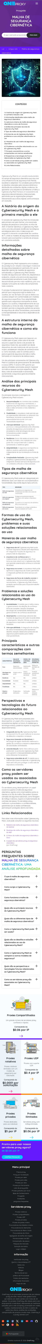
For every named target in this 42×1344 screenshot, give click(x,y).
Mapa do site (21, 1283)
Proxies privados (10, 1115)
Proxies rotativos (10, 1060)
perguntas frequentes (21, 1201)
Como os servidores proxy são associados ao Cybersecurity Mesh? (18, 982)
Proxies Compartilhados (21, 1015)
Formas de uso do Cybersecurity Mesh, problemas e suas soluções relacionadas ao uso (19, 136)
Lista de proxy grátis (21, 1188)
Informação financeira (21, 1281)
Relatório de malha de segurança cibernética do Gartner (22, 826)
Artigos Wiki (13, 49)
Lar (3, 49)
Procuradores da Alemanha (21, 1228)
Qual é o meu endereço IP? (21, 1262)
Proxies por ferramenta (21, 1185)
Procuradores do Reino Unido (21, 1230)
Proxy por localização (21, 1175)
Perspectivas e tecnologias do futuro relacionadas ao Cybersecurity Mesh (18, 157)
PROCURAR (33, 35)
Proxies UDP (31, 1058)
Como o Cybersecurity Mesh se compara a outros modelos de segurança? (18, 956)
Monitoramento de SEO (21, 1238)
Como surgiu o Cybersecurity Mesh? (17, 888)
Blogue (21, 1270)
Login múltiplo (21, 1249)
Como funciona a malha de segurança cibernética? (16, 898)
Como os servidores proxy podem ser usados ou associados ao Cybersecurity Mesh (21, 162)
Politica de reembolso (21, 1278)
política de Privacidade (21, 1275)
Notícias (21, 1267)
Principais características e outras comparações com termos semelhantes (18, 152)
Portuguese (13, 1334)
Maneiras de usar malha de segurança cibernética (19, 143)
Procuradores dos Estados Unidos (21, 1225)
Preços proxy (21, 1172)
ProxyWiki (21, 10)
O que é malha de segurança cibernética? (17, 877)
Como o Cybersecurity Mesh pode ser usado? (19, 930)
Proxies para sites (21, 1180)
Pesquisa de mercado (21, 1244)
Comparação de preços (21, 1241)
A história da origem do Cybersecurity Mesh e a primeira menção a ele (20, 114)
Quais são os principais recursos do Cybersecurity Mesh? (18, 909)
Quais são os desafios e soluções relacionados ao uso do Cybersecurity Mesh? (18, 942)
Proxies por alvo (21, 1183)
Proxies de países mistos (21, 1222)
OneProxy (30, 1340)
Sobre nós (21, 1265)
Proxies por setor (21, 1177)
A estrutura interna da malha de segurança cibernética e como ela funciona (20, 123)
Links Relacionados (12, 165)
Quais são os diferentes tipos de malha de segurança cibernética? (19, 919)
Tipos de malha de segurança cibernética (19, 131)
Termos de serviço (21, 1273)
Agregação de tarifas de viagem (21, 1236)
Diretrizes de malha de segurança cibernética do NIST (22, 831)
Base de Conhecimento (21, 1193)
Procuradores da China (21, 1233)
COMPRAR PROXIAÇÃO (12, 1157)
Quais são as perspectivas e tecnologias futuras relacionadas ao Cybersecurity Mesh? (19, 969)
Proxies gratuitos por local (21, 1191)
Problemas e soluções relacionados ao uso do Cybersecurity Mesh (20, 147)
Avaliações (21, 1199)
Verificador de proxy (21, 1259)
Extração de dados (21, 1246)
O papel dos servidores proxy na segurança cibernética (21, 842)
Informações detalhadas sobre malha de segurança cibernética (19, 118)
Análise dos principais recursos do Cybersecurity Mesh (17, 128)
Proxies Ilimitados (31, 1115)
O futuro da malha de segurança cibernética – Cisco (22, 837)
